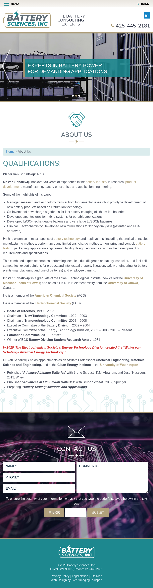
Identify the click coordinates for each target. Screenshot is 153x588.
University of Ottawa (123, 283)
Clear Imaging (81, 580)
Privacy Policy (60, 576)
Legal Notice (80, 576)
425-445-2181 (133, 26)
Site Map (96, 576)
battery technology (67, 238)
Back (144, 3)
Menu (14, 3)
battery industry (96, 182)
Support (97, 580)
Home (10, 151)
